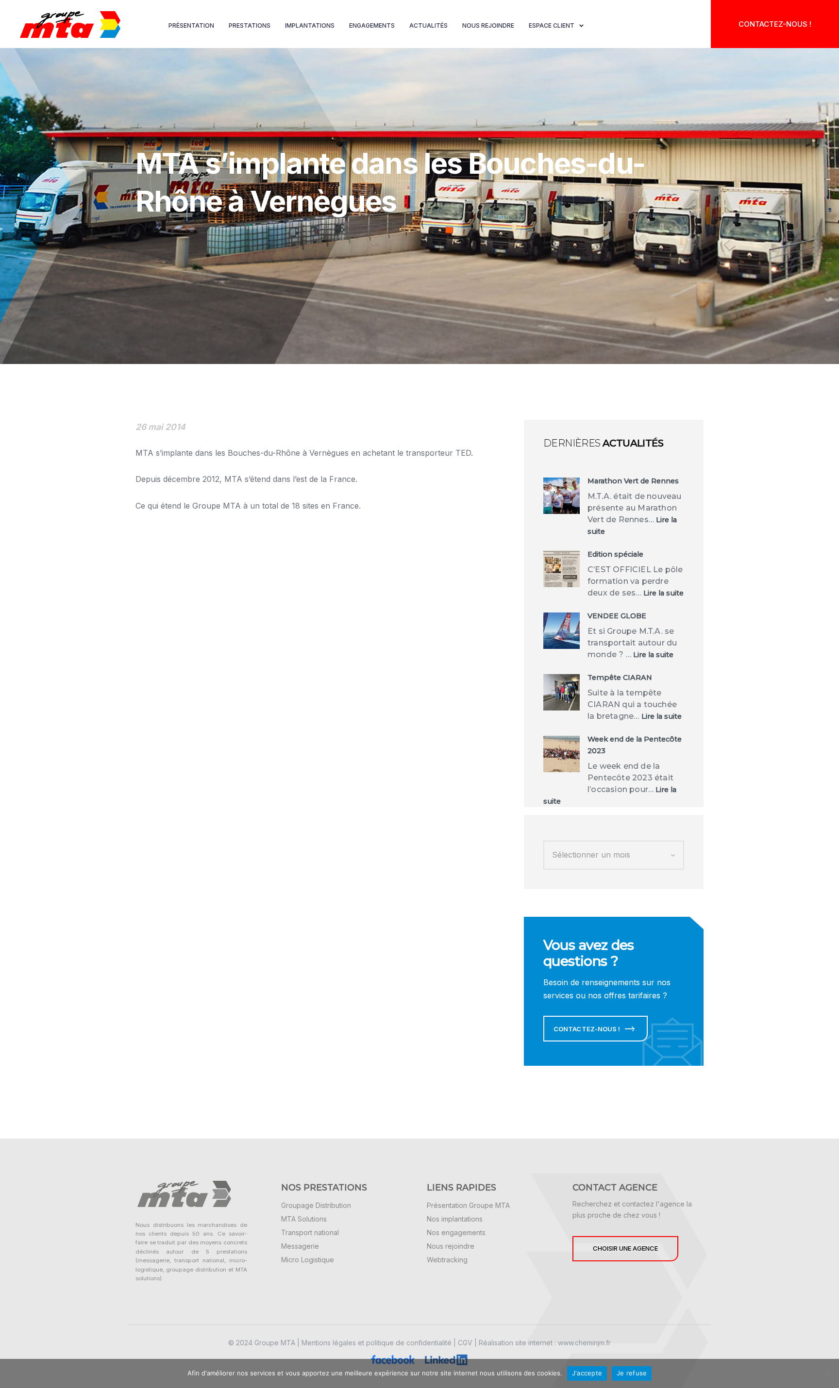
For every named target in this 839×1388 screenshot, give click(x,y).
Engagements (372, 25)
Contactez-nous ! (774, 24)
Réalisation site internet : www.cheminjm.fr (545, 1342)
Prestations (249, 25)
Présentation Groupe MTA (468, 1205)
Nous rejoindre (488, 25)
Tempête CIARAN (619, 677)
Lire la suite (663, 593)
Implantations (310, 25)
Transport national (310, 1232)
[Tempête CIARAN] (561, 692)
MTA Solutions (304, 1219)
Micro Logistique (307, 1260)
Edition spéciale (615, 554)
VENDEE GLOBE (616, 615)
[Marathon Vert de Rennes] (561, 496)
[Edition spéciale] (561, 569)
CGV (465, 1342)
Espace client (551, 25)
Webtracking (447, 1260)
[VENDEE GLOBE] (561, 630)
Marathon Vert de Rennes (633, 481)
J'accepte (587, 1373)
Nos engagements (456, 1232)
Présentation (191, 25)
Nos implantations (455, 1219)
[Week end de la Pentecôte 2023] (561, 754)
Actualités (428, 25)
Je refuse (632, 1373)
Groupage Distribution (316, 1205)
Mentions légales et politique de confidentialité (377, 1342)
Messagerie (300, 1246)
